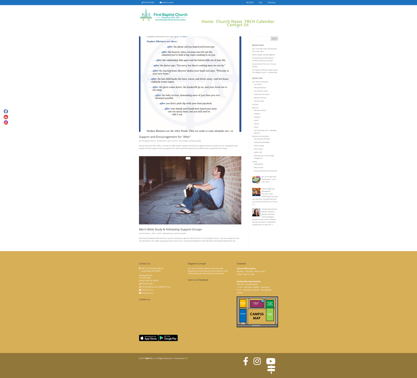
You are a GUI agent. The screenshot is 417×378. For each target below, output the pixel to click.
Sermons (255, 104)
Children (257, 114)
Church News (229, 22)
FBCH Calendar (259, 22)
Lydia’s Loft (258, 152)
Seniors (256, 124)
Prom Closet (258, 149)
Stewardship (258, 164)
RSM (186, 358)
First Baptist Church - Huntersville (153, 141)
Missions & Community (260, 136)
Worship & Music (260, 110)
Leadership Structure (261, 94)
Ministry (255, 108)
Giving (254, 162)
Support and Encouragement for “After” (165, 137)
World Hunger (259, 146)
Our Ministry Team (261, 91)
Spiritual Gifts (259, 101)
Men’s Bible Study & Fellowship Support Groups (170, 229)
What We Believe (260, 88)
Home (207, 22)
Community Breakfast (262, 142)
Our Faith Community (260, 82)
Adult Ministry (168, 233)
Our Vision (257, 84)
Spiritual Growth (195, 141)
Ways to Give (258, 167)
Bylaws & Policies (260, 98)
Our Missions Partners (262, 139)
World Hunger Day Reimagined (263, 55)
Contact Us (238, 25)
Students (257, 117)
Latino (256, 127)
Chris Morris (145, 233)
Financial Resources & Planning (265, 171)
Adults (256, 120)
